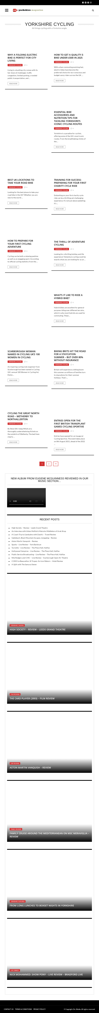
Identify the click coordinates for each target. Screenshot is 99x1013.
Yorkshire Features (17, 901)
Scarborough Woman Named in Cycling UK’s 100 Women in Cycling (24, 354)
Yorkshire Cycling (15, 65)
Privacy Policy (39, 1009)
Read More (13, 84)
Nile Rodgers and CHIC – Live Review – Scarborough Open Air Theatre (40, 558)
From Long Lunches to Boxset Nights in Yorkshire (42, 905)
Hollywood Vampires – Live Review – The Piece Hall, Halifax (36, 551)
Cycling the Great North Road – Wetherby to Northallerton (23, 416)
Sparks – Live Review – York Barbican (26, 544)
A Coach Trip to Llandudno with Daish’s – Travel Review (34, 534)
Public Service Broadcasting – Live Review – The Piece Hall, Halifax (38, 554)
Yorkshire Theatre (17, 625)
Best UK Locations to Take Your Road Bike (21, 181)
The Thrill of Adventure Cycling (69, 243)
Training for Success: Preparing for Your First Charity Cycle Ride (70, 182)
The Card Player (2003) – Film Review (32, 698)
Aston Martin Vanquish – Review (25, 541)
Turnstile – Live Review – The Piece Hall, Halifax (31, 548)
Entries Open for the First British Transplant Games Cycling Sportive (69, 423)
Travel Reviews (16, 829)
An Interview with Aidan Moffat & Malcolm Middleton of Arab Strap (39, 531)
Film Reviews (15, 694)
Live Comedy (15, 970)
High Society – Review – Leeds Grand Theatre (30, 528)
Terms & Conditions (23, 1009)
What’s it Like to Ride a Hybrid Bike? (68, 296)
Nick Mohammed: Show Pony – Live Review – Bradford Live (46, 974)
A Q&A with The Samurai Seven (24, 564)
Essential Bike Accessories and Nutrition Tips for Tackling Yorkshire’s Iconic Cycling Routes (68, 118)
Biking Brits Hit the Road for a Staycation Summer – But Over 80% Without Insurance (70, 356)
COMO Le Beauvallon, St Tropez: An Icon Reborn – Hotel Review (37, 561)
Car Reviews (15, 763)
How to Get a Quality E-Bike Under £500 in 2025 (69, 56)
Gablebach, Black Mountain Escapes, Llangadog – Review (34, 538)
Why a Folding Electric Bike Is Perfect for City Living (22, 57)
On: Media (77, 1009)
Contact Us (9, 1009)
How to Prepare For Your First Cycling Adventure (20, 243)
